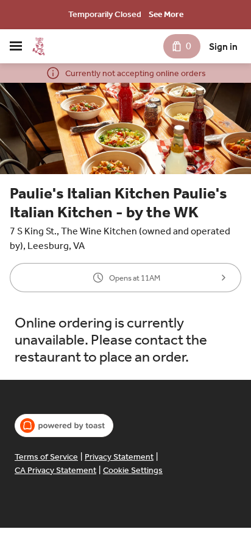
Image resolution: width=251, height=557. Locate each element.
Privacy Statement (119, 457)
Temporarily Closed (104, 14)
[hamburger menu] (16, 46)
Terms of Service (46, 457)
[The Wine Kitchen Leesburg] (38, 46)
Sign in (223, 46)
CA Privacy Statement (55, 470)
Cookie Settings (133, 470)
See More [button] (166, 14)
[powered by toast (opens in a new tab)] (64, 425)
